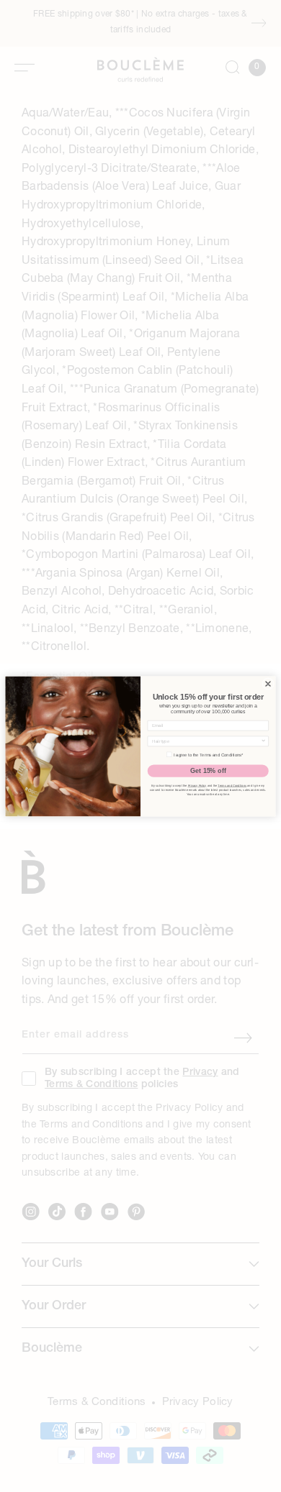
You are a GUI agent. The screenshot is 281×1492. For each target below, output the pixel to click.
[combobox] (206, 741)
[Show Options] (264, 741)
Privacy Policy (197, 785)
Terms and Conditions (232, 785)
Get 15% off (208, 770)
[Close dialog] (268, 683)
